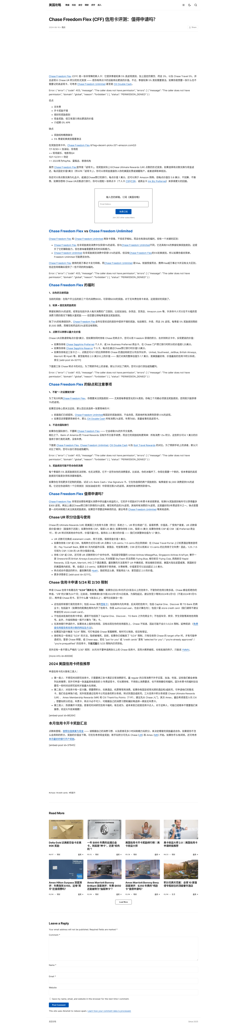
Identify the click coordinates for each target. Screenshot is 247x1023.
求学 (93, 5)
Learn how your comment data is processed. (109, 1011)
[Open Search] (195, 5)
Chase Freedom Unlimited (91, 84)
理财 (87, 5)
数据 (67, 5)
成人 (100, 5)
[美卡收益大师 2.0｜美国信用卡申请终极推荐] (181, 829)
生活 (173, 894)
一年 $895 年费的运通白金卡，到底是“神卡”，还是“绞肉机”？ (103, 846)
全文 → (80, 854)
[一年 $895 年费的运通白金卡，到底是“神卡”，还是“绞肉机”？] (104, 829)
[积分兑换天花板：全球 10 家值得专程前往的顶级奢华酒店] (181, 869)
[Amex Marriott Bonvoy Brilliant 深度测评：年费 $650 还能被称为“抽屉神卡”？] (104, 869)
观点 (63, 27)
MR (156, 735)
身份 (80, 5)
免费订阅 (123, 211)
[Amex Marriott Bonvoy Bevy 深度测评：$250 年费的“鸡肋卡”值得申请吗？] (142, 869)
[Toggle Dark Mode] (189, 5)
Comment (54, 935)
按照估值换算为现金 (73, 731)
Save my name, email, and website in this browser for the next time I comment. (90, 999)
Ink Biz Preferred (157, 181)
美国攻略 (55, 5)
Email (52, 976)
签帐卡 (104, 604)
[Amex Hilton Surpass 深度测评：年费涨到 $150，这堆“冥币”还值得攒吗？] (66, 869)
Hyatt (95, 570)
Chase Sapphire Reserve (79, 348)
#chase (52, 793)
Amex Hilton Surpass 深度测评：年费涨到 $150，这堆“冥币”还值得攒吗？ (65, 886)
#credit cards (62, 793)
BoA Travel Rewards (144, 445)
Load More (123, 902)
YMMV (185, 649)
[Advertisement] (123, 54)
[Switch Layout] (183, 5)
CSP (128, 181)
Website (53, 987)
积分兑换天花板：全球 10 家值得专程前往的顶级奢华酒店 (180, 884)
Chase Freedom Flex (60, 76)
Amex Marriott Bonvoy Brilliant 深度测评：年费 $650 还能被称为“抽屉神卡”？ (104, 886)
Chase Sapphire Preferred (80, 344)
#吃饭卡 (72, 793)
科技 (74, 5)
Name (52, 965)
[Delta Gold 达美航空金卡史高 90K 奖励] (66, 829)
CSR (133, 181)
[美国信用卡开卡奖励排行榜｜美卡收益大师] (142, 829)
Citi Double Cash (123, 84)
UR (140, 735)
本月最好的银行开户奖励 (61, 739)
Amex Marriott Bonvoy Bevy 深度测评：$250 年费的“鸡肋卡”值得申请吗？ (142, 886)
